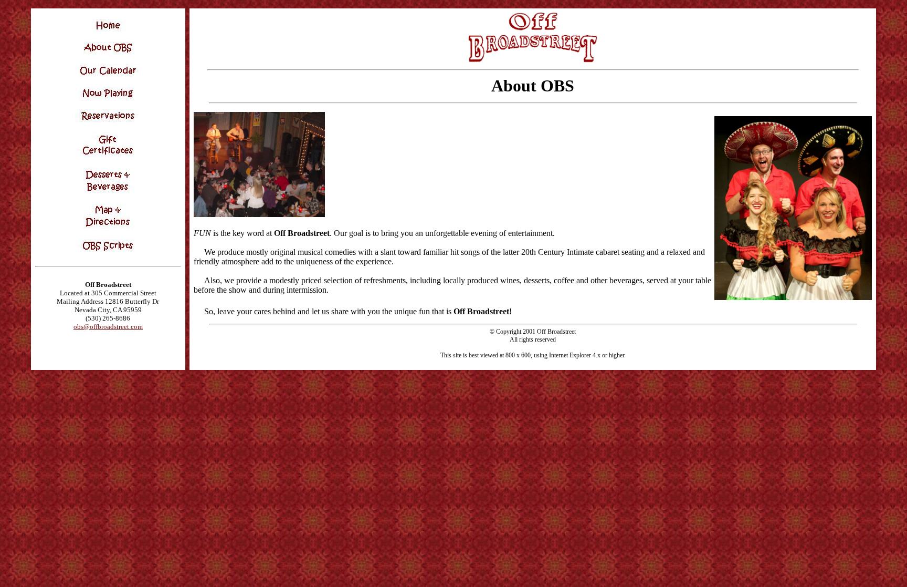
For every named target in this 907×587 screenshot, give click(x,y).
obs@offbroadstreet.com (108, 327)
